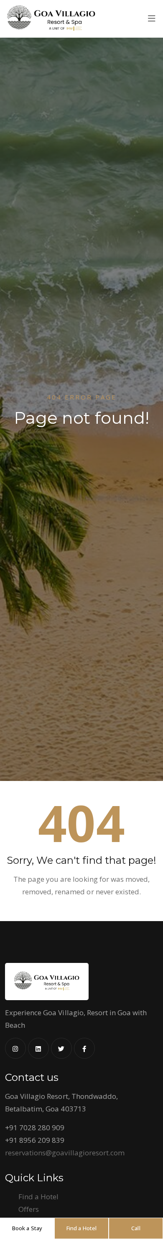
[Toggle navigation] (151, 21)
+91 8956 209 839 (34, 1140)
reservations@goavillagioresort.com (65, 1152)
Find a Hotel (38, 1196)
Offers (28, 1209)
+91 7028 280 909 (34, 1127)
